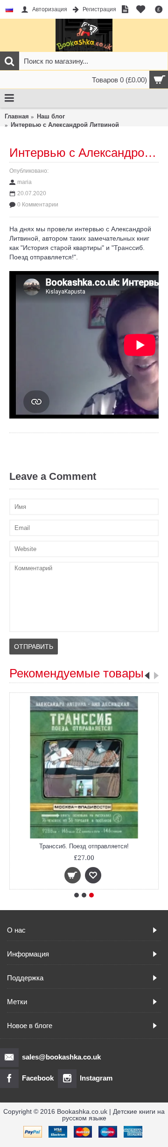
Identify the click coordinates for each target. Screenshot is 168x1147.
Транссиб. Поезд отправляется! (84, 846)
